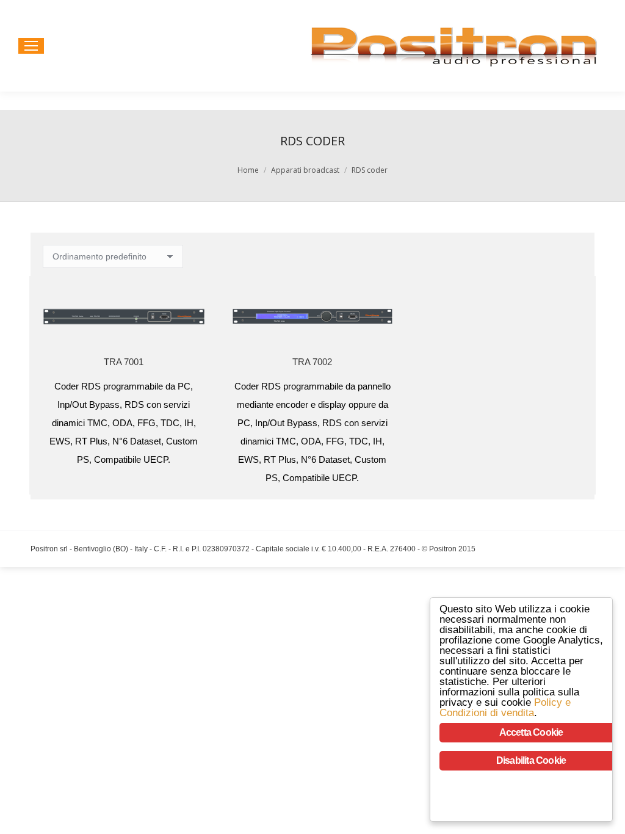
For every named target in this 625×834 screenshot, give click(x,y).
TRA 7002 (312, 362)
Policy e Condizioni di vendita (505, 708)
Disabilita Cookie (531, 760)
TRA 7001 (123, 362)
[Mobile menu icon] (31, 46)
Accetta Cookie (531, 732)
